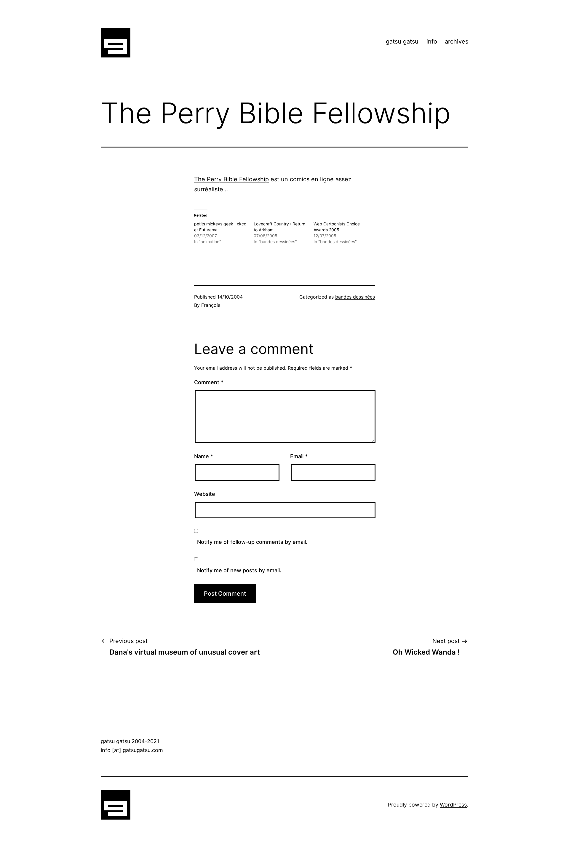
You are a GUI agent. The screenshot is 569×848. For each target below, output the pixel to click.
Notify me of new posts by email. (239, 570)
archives (456, 41)
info (431, 41)
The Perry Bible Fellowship (231, 179)
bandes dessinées (355, 297)
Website (204, 494)
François (210, 305)
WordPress (453, 804)
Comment (208, 382)
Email (299, 456)
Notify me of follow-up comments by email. (252, 542)
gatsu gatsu (402, 41)
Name (203, 456)
